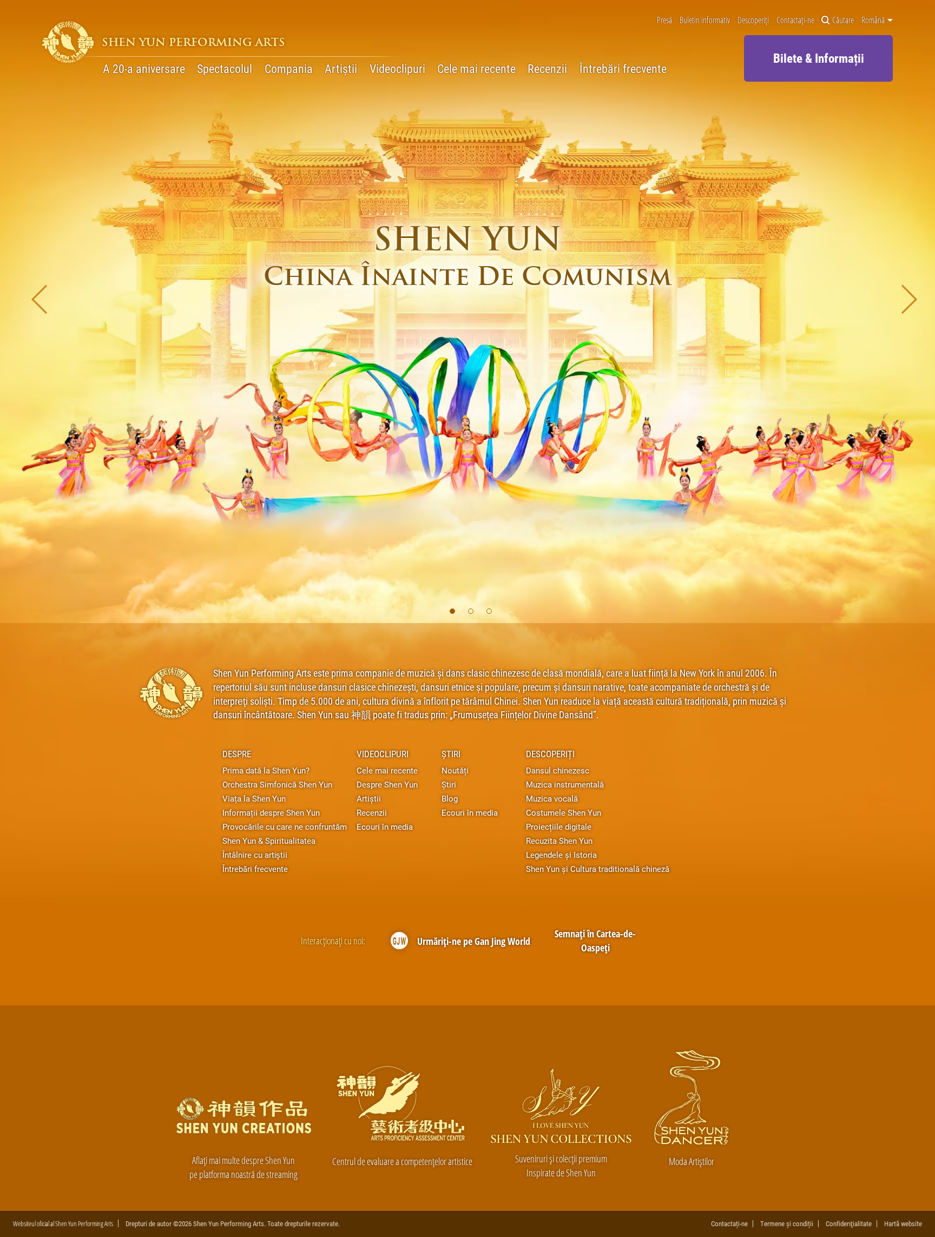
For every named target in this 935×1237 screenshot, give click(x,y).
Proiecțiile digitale (558, 826)
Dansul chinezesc (557, 770)
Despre (236, 754)
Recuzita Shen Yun (559, 840)
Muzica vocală (552, 798)
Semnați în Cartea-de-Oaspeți (595, 940)
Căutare (843, 20)
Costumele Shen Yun (563, 812)
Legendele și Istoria (561, 854)
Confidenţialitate (849, 1223)
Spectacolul (224, 68)
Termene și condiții (786, 1223)
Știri (451, 754)
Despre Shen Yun (387, 784)
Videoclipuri (397, 68)
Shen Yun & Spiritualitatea (268, 840)
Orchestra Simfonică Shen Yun (277, 784)
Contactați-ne (795, 20)
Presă (664, 20)
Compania (289, 68)
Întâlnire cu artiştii (254, 854)
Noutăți (455, 770)
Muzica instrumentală (565, 784)
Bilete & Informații (818, 58)
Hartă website (903, 1223)
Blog (450, 798)
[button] (452, 611)
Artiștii (341, 68)
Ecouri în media (385, 826)
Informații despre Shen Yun (271, 812)
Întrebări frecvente (623, 68)
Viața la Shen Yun (254, 798)
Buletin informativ (705, 20)
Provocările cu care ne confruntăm (284, 826)
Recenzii (547, 68)
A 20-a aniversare (144, 68)
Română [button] (873, 20)
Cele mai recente (476, 68)
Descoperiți (753, 20)
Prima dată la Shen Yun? (266, 770)
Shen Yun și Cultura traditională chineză (597, 868)
